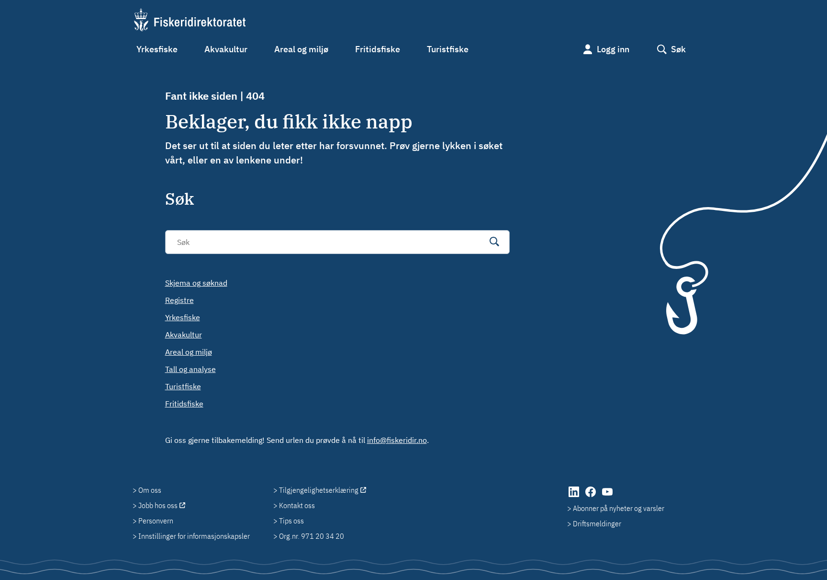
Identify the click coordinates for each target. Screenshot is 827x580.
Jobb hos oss (158, 505)
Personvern (155, 520)
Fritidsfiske (377, 49)
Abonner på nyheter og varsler (618, 508)
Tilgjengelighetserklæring (318, 490)
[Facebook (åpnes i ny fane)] (591, 496)
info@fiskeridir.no (397, 440)
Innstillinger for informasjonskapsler (194, 536)
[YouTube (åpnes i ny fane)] (607, 496)
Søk (678, 49)
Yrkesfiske (157, 49)
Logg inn (613, 49)
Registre (179, 300)
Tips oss (291, 520)
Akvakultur (225, 49)
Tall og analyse (190, 369)
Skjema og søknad (196, 283)
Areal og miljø (301, 49)
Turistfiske (448, 49)
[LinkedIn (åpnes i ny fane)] (574, 496)
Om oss (149, 490)
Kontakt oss (297, 505)
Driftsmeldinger (597, 523)
